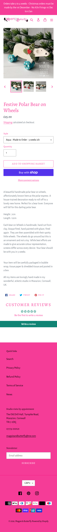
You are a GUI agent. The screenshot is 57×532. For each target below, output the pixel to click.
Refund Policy (13, 376)
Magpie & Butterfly (23, 521)
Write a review (28, 324)
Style (5, 133)
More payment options (28, 180)
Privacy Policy (13, 367)
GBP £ (27, 483)
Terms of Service (14, 385)
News (9, 394)
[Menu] (51, 19)
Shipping (7, 122)
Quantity (7, 146)
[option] (16, 86)
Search (9, 359)
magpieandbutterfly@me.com (21, 436)
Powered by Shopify (40, 521)
